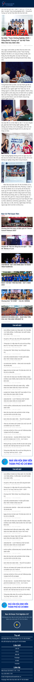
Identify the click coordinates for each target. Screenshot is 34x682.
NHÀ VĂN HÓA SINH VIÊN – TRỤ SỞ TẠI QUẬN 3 (17, 419)
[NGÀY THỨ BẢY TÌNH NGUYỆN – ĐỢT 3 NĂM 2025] (17, 276)
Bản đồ (17, 654)
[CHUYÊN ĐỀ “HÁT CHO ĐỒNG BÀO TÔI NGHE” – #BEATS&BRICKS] (17, 258)
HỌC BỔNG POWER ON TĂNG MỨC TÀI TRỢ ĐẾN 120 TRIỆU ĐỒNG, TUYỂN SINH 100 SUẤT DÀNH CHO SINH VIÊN (17, 332)
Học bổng (4, 17)
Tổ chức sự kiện (17, 45)
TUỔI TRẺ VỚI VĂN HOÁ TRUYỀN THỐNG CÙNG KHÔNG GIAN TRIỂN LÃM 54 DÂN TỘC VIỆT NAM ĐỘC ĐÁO (17, 379)
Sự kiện (26, 17)
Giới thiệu (4, 9)
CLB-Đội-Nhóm (5, 24)
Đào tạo (12, 17)
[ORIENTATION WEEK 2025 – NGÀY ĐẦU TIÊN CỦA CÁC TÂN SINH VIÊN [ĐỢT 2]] (17, 310)
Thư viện (14, 24)
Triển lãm (23, 24)
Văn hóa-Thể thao (22, 9)
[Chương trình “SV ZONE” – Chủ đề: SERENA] (17, 294)
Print (27, 45)
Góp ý (17, 651)
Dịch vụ (19, 17)
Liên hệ (17, 648)
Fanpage (17, 657)
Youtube (17, 663)
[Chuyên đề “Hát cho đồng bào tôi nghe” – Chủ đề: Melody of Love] (17, 240)
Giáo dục (12, 9)
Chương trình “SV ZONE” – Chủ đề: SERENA (15, 301)
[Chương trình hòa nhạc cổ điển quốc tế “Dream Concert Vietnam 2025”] (17, 222)
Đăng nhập (4, 32)
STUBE (17, 660)
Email (31, 45)
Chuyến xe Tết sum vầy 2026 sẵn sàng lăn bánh (17, 339)
